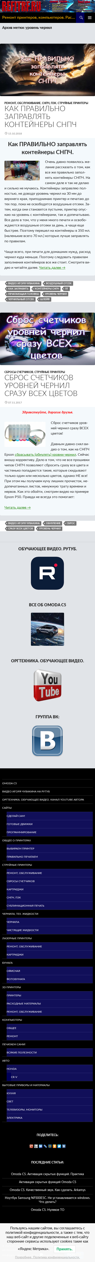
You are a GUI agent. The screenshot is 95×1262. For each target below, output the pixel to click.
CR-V (14, 1077)
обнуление (53, 523)
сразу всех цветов (20, 528)
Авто (6, 1060)
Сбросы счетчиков (18, 372)
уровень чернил (56, 294)
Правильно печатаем (22, 856)
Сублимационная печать (25, 905)
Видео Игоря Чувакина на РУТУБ (26, 791)
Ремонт (12, 1036)
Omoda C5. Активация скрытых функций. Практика (47, 1174)
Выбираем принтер (20, 848)
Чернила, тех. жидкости (20, 914)
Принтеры (14, 995)
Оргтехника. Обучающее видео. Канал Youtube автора (43, 799)
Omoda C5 (9, 783)
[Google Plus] (31, 1146)
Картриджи (15, 889)
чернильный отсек (21, 299)
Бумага (7, 962)
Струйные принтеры (73, 103)
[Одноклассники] (54, 1146)
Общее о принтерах (16, 840)
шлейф (45, 299)
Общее (11, 1028)
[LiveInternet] (36, 1146)
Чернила (13, 922)
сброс (71, 523)
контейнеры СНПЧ (47, 288)
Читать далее (52, 267)
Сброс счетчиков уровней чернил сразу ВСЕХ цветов (41, 385)
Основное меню (89, 17)
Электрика (14, 1117)
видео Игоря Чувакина (24, 283)
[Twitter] (59, 1146)
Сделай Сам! (16, 816)
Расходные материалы (24, 1003)
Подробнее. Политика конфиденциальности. (47, 1257)
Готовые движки (19, 824)
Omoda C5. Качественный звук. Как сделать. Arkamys (48, 1190)
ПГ (66, 288)
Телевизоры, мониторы (24, 1109)
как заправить (18, 288)
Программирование (21, 832)
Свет (10, 1101)
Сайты (7, 807)
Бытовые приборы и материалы (26, 1085)
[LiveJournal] (45, 1146)
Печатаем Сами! (13, 1044)
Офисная (13, 971)
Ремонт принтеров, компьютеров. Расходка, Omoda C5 (39, 18)
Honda (12, 1069)
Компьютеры (12, 1020)
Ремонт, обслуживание (22, 103)
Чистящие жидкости (22, 930)
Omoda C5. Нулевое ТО (47, 1210)
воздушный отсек (59, 283)
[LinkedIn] (40, 1146)
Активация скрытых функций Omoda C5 (47, 1182)
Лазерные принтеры (17, 938)
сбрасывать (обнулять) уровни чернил (45, 454)
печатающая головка (23, 294)
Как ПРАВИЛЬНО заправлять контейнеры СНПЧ (40, 116)
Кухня (11, 1093)
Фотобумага (16, 979)
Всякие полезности (22, 1052)
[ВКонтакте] (64, 1146)
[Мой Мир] (50, 1146)
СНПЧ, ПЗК (49, 103)
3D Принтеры (11, 987)
